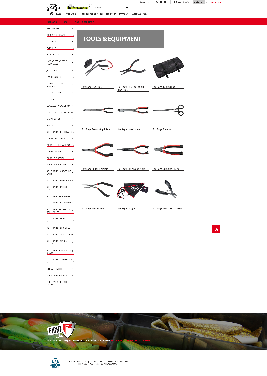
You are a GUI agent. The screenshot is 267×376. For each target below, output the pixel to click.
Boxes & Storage (56, 34)
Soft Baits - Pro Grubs (59, 196)
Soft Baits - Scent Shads (57, 220)
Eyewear (51, 48)
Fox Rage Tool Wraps (164, 86)
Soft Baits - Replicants (60, 131)
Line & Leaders (55, 92)
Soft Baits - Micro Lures (57, 188)
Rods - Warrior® (56, 164)
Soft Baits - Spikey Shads (57, 242)
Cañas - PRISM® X (56, 138)
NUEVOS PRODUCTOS (57, 28)
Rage (49, 6)
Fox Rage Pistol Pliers (93, 208)
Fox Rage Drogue (126, 208)
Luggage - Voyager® (58, 105)
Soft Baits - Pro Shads (59, 202)
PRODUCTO (52, 22)
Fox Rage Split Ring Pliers (95, 168)
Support (123, 14)
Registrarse (199, 2)
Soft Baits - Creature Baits (59, 172)
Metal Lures (53, 118)
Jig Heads (52, 70)
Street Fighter (55, 268)
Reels (50, 125)
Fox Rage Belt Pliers (92, 86)
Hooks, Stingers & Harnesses (57, 62)
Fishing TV (111, 14)
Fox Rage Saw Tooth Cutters (167, 208)
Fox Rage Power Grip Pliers (96, 129)
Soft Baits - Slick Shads (60, 234)
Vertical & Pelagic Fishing (57, 283)
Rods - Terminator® (58, 144)
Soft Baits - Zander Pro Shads (60, 261)
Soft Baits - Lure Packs (59, 180)
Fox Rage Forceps (162, 129)
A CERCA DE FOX (139, 14)
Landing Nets (54, 76)
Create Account (215, 2)
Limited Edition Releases (55, 85)
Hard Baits (53, 54)
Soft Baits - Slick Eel (58, 227)
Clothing (52, 41)
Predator (71, 6)
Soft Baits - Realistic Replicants (58, 210)
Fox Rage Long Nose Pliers (131, 168)
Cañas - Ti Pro (54, 151)
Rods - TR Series (55, 158)
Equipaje (51, 99)
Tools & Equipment (58, 275)
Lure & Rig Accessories (59, 112)
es (49, 14)
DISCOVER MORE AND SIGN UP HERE (130, 340)
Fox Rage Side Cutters (128, 129)
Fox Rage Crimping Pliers (166, 168)
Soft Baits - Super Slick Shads (60, 251)
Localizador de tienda (92, 14)
